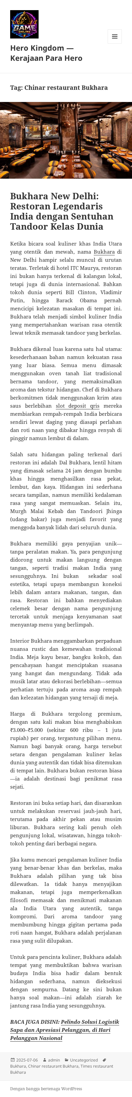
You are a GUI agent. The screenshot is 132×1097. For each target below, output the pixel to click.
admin (54, 1060)
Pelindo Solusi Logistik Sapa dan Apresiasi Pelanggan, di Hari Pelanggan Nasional (64, 1029)
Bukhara (104, 251)
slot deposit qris (78, 405)
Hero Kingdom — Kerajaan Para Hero (46, 53)
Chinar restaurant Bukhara (53, 1066)
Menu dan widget (115, 43)
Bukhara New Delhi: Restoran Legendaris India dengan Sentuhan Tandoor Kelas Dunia (61, 211)
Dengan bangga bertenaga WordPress (46, 1089)
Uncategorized (84, 1060)
